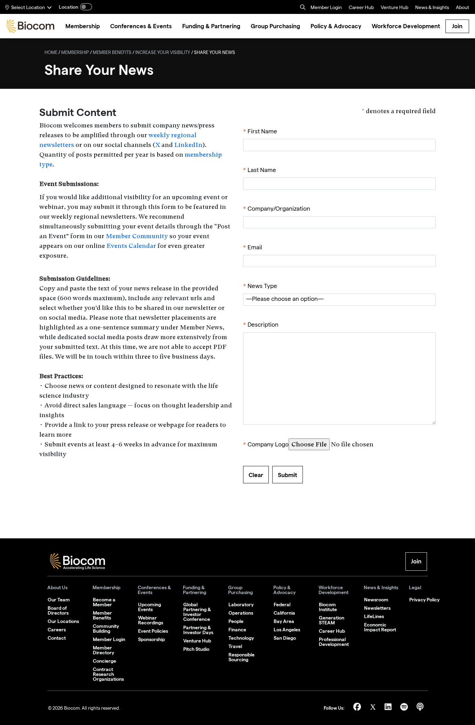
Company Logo (266, 445)
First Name (260, 132)
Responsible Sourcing (241, 657)
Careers (57, 629)
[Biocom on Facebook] (358, 708)
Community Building (106, 628)
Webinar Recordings (150, 620)
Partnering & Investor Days (198, 630)
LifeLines (374, 616)
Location (68, 7)
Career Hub (361, 8)
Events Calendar (131, 245)
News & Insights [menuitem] (432, 8)
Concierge (104, 660)
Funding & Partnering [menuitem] (211, 26)
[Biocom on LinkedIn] (389, 708)
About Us (57, 587)
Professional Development (334, 642)
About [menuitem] (462, 8)
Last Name (259, 171)
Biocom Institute (328, 607)
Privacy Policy (424, 599)
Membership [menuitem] (82, 26)
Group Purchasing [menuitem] (275, 26)
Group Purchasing (240, 590)
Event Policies (153, 631)
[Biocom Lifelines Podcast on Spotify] (405, 708)
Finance (237, 629)
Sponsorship (151, 639)
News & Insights (381, 587)
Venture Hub (394, 8)
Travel (235, 646)
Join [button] (416, 561)
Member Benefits (112, 53)
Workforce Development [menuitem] (406, 26)
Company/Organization (276, 209)
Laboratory (240, 604)
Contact (57, 638)
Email (252, 248)
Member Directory (103, 650)
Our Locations (63, 621)
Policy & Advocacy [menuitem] (336, 26)
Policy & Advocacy (284, 590)
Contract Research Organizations (108, 674)
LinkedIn (188, 144)
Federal (282, 604)
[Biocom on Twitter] (374, 708)
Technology (241, 638)
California (284, 612)
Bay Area (284, 621)
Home (51, 53)
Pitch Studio (196, 649)
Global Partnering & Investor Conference (197, 612)
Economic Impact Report (380, 627)
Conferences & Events (154, 590)
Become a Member (104, 602)
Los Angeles (287, 629)
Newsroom (376, 599)
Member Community (137, 236)
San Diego (285, 638)
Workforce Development (333, 590)
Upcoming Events (149, 607)
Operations (240, 612)
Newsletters (377, 608)
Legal (415, 587)
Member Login (326, 8)
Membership (75, 53)
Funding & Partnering (194, 590)
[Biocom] (30, 26)
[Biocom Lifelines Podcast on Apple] (420, 708)
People (235, 621)
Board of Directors (58, 610)
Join (457, 26)
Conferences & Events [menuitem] (141, 26)
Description (261, 325)
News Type (260, 287)
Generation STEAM (331, 620)
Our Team (59, 599)
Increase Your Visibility (162, 53)
